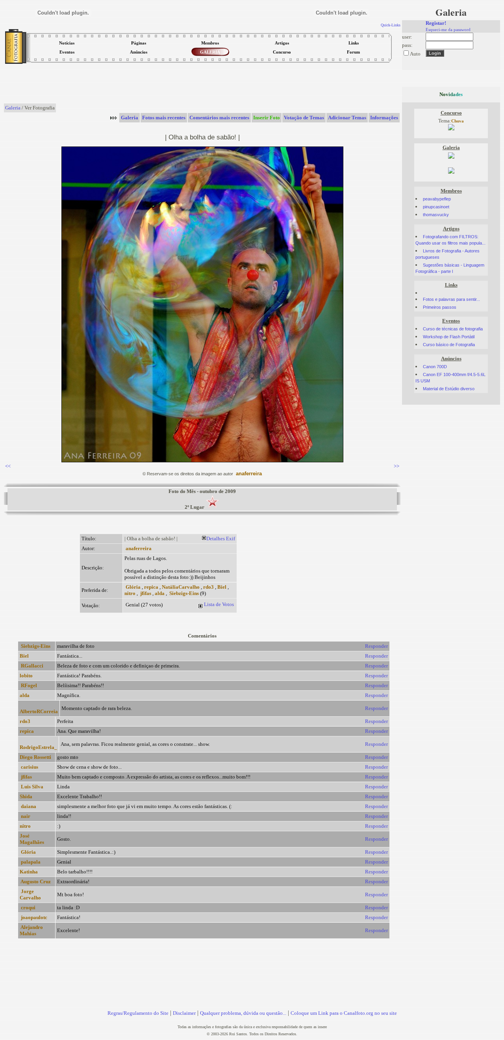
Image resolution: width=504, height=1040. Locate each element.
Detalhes (215, 538)
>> (396, 466)
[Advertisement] (202, 84)
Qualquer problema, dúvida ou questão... (243, 1013)
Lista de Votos (219, 604)
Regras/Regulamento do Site (138, 1013)
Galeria (12, 108)
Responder (376, 646)
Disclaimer (184, 1013)
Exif (230, 538)
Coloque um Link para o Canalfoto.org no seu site (344, 1013)
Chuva (457, 121)
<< (8, 466)
